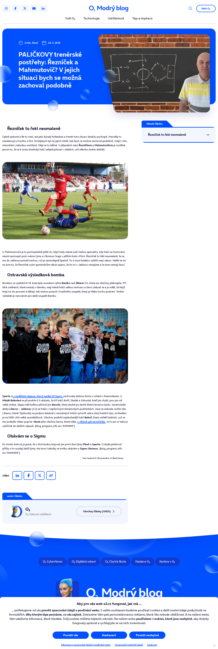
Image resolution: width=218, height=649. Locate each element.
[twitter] (25, 8)
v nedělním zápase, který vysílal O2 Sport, (38, 396)
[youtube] (34, 8)
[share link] (51, 475)
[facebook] (15, 8)
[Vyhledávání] (190, 8)
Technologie (91, 18)
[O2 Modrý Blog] (109, 8)
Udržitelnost (116, 18)
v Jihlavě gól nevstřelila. (91, 421)
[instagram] (6, 8)
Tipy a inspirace (142, 18)
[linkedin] (43, 8)
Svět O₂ (70, 18)
